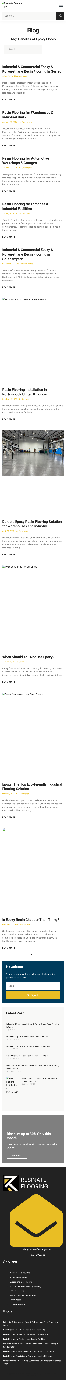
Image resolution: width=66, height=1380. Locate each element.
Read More (9, 99)
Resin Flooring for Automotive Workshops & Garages (25, 161)
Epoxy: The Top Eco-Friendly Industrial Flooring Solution (32, 787)
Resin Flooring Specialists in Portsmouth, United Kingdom (28, 1356)
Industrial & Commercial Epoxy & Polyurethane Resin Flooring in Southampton (27, 254)
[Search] (60, 16)
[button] (61, 5)
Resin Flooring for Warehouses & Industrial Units (27, 115)
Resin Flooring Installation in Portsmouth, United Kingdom (24, 392)
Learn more (17, 1155)
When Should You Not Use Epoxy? (28, 657)
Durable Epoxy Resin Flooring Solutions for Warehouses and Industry (32, 524)
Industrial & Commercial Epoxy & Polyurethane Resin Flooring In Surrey (31, 69)
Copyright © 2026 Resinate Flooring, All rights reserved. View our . (33, 1374)
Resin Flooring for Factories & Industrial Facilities (25, 206)
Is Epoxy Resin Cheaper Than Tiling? (30, 919)
